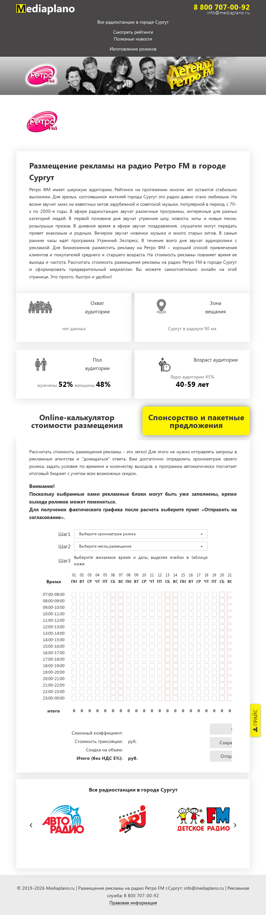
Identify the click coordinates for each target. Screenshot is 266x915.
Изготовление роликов (133, 49)
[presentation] (31, 823)
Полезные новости (133, 39)
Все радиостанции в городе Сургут (133, 22)
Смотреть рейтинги (133, 32)
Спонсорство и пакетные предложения (196, 421)
